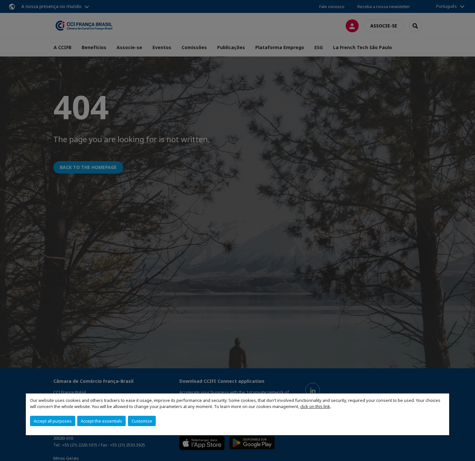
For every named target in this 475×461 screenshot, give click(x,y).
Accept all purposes (53, 421)
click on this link (315, 406)
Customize (142, 421)
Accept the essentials (101, 421)
